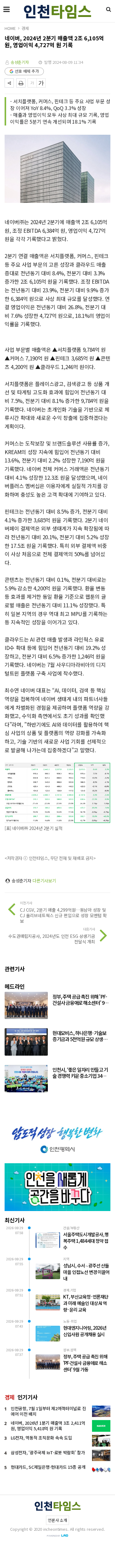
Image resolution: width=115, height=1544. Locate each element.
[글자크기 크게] (41, 83)
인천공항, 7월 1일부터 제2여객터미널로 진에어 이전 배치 (48, 1411)
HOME (10, 28)
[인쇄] (20, 83)
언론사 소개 (57, 1520)
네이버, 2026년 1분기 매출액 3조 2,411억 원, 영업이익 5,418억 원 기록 (48, 1425)
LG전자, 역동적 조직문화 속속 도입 (41, 1438)
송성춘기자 (20, 62)
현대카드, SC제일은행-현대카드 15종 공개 (48, 1467)
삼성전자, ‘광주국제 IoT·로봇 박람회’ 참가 (48, 1452)
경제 (25, 28)
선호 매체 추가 (27, 71)
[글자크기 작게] (32, 83)
